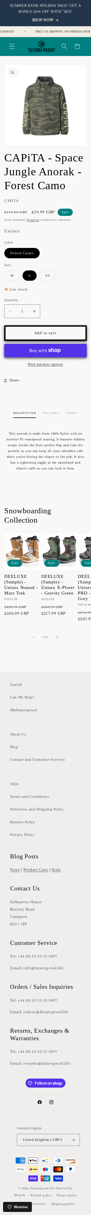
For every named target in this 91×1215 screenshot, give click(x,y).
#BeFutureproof (23, 710)
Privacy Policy (22, 834)
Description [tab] (24, 413)
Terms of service (33, 1204)
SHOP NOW (43, 19)
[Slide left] (33, 637)
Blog (14, 747)
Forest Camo (22, 253)
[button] (11, 46)
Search (16, 684)
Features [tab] (51, 413)
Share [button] (14, 380)
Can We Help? (22, 697)
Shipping (33, 219)
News (15, 869)
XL (50, 277)
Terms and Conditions (29, 796)
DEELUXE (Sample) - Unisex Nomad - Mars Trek (21, 585)
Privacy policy (67, 1195)
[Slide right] (57, 637)
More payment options (45, 364)
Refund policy (41, 1195)
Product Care (36, 869)
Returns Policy (22, 822)
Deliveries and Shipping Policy (37, 809)
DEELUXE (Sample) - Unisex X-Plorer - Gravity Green (58, 585)
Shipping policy (63, 1204)
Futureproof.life (42, 1188)
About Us (18, 734)
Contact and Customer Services (37, 759)
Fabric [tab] (72, 413)
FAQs (14, 784)
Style (56, 869)
